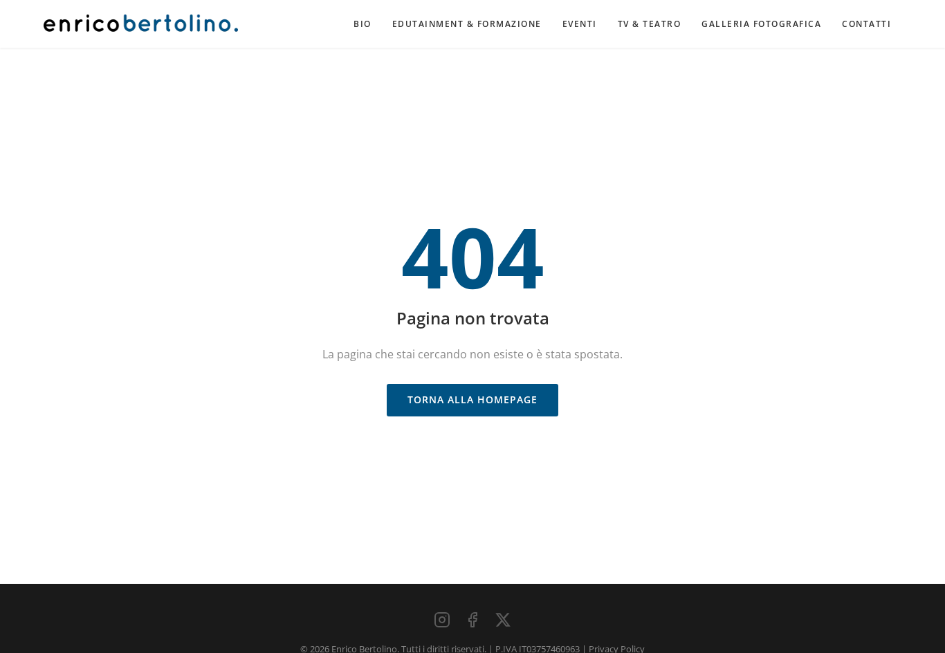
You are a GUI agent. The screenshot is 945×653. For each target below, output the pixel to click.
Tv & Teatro (649, 24)
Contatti (866, 24)
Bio (362, 24)
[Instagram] (442, 619)
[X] (503, 619)
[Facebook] (472, 619)
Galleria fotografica (761, 24)
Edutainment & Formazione (467, 24)
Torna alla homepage (472, 399)
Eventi (579, 24)
